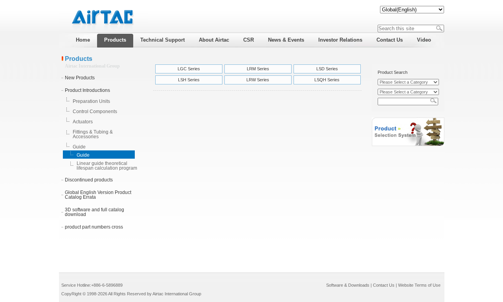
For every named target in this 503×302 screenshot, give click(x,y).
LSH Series (189, 79)
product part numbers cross (94, 227)
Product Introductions (87, 90)
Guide (79, 147)
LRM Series (258, 68)
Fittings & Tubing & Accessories (93, 134)
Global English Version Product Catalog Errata (98, 195)
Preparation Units (91, 101)
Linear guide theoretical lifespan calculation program (107, 166)
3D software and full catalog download (94, 212)
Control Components (95, 111)
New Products (80, 78)
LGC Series (189, 68)
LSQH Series (327, 79)
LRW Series (257, 79)
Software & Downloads (347, 285)
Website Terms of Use (419, 285)
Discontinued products (89, 180)
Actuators (83, 121)
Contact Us (384, 285)
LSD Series (327, 68)
